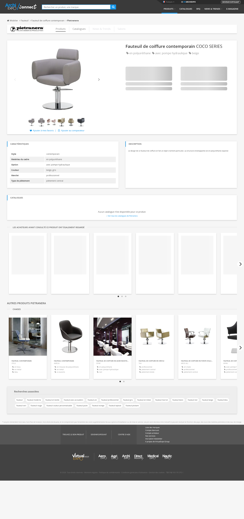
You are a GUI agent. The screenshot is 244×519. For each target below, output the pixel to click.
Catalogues (185, 9)
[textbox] (76, 7)
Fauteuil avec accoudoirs (73, 400)
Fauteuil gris (128, 400)
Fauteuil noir (193, 400)
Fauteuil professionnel (110, 400)
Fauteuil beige (207, 400)
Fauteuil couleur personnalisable (59, 405)
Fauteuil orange (98, 405)
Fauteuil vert (21, 405)
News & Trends (212, 9)
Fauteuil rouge (36, 405)
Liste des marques (152, 427)
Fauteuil (19, 400)
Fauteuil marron (161, 400)
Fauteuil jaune (82, 405)
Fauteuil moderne (34, 400)
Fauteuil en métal (144, 400)
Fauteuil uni (92, 400)
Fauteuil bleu (223, 400)
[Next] (99, 80)
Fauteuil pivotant (132, 405)
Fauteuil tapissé (115, 405)
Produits (168, 9)
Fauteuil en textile (52, 400)
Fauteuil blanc (177, 400)
